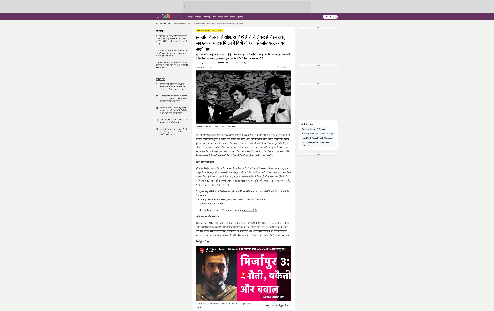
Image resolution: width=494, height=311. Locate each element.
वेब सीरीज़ (207, 17)
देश (317, 133)
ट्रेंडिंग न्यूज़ (160, 79)
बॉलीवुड (190, 17)
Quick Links (307, 124)
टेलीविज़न (198, 17)
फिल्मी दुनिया (330, 133)
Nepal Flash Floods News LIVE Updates (317, 138)
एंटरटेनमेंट (221, 63)
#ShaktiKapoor (274, 191)
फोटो (214, 17)
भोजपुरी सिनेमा (223, 17)
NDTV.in (329, 17)
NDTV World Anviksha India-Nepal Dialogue (315, 143)
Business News (308, 133)
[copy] (290, 67)
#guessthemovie (233, 199)
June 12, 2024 (249, 210)
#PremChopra (253, 191)
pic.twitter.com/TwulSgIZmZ (211, 203)
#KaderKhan (239, 191)
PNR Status (321, 129)
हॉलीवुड (232, 17)
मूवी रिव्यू (240, 17)
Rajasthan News (308, 129)
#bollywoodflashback (253, 199)
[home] (166, 16)
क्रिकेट (322, 133)
